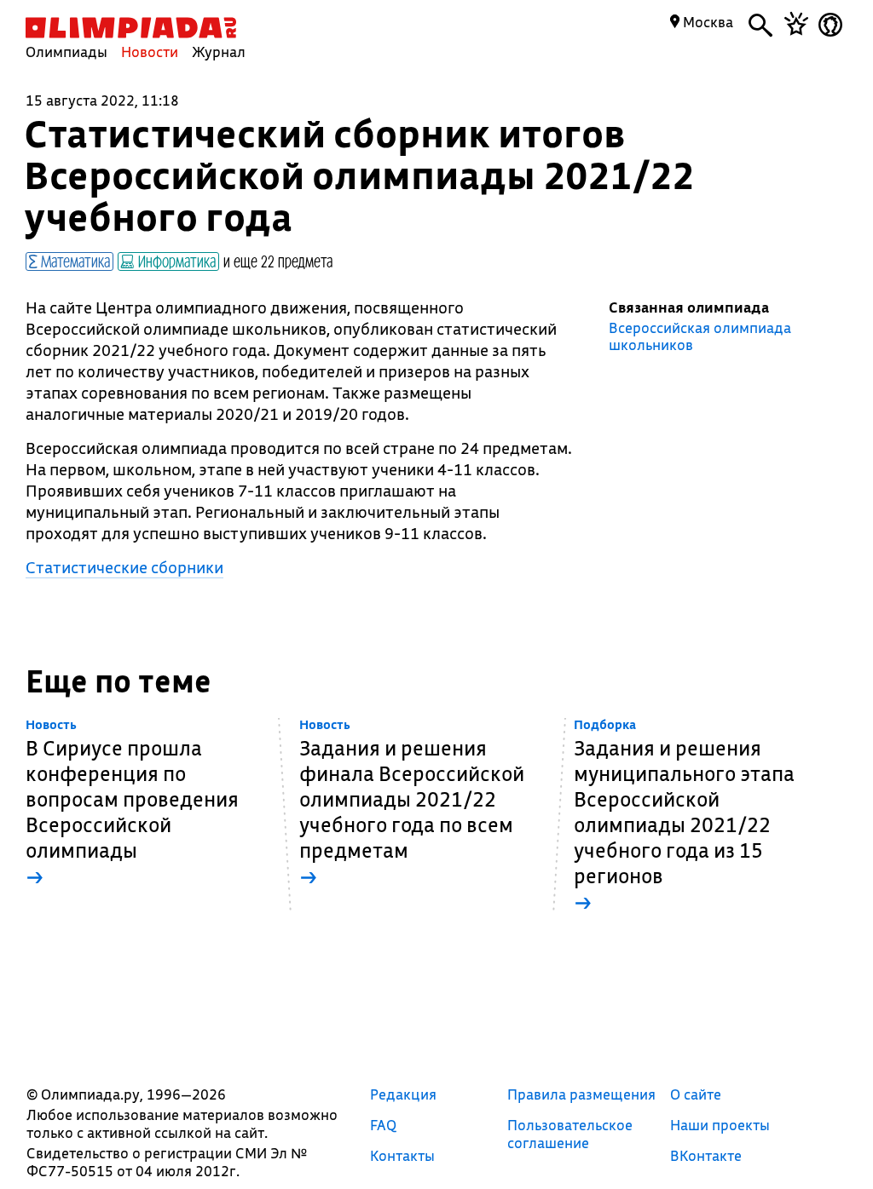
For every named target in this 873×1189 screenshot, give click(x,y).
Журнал (219, 51)
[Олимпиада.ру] (131, 28)
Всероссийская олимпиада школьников (700, 336)
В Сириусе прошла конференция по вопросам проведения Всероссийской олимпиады (132, 803)
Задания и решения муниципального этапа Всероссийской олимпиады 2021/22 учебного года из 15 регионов (684, 816)
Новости (149, 51)
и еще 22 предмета (277, 260)
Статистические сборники (124, 567)
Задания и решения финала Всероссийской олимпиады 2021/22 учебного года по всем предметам (411, 803)
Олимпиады (66, 51)
